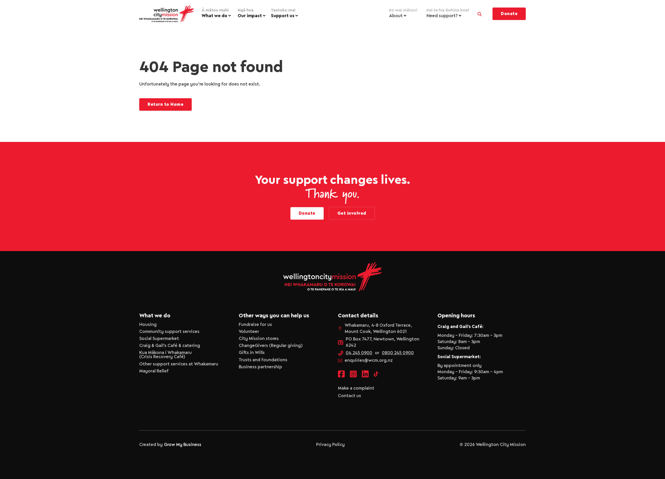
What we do (215, 13)
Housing (148, 325)
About (403, 13)
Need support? (448, 13)
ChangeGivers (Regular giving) (271, 346)
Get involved (351, 213)
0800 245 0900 (398, 353)
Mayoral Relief (154, 371)
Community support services (169, 332)
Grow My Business (182, 445)
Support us (283, 13)
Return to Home (165, 104)
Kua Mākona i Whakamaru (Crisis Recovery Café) (165, 355)
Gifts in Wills (252, 353)
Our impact (250, 13)
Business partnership (260, 367)
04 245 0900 (359, 353)
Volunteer (249, 332)
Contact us (349, 396)
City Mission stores (259, 339)
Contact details (358, 315)
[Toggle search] (479, 13)
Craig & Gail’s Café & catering (169, 346)
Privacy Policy (330, 445)
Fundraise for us (255, 325)
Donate (509, 14)
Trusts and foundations (263, 360)
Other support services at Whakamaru (178, 364)
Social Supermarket (159, 339)
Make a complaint (356, 388)
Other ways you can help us (274, 315)
